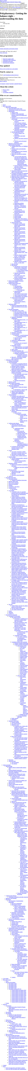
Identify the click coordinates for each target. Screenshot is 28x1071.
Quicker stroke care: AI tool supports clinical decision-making (17, 1041)
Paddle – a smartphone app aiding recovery (20, 807)
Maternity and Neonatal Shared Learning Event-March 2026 (19, 225)
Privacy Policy (12, 1022)
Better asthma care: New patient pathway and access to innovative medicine (18, 1050)
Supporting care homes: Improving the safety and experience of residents (17, 1063)
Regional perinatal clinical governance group (20, 279)
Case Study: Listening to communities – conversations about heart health (22, 638)
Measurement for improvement (18, 292)
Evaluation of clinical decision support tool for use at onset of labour (18, 533)
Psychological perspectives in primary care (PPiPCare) (22, 819)
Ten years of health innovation (12, 1035)
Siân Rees (22, 668)
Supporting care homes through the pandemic (19, 130)
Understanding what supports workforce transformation (21, 745)
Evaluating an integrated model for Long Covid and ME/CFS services (19, 364)
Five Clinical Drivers (22, 269)
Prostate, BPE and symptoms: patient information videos (18, 368)
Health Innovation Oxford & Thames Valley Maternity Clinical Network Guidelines (19, 179)
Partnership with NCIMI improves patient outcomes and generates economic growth (19, 560)
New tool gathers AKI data (20, 312)
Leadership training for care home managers (20, 750)
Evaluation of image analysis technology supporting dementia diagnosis (18, 537)
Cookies (5, 91)
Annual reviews (12, 1030)
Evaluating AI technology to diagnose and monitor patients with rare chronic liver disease (19, 506)
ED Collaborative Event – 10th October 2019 (20, 325)
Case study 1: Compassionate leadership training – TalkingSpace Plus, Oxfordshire (23, 841)
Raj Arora (22, 648)
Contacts (13, 977)
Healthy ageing (12, 457)
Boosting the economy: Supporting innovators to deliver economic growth (17, 1053)
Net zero (10, 604)
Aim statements (17, 286)
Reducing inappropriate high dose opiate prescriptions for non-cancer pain (19, 307)
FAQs (4, 1066)
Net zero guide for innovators (18, 608)
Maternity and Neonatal (11, 898)
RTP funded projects (16, 904)
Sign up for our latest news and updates (9, 68)
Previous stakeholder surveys (18, 1033)
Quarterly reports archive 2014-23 (19, 1026)
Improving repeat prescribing (18, 390)
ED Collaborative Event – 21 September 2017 (21, 330)
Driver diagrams (21, 290)
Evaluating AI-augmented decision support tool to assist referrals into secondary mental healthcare (19, 510)
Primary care (17, 938)
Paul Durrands (23, 655)
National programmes (13, 361)
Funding (10, 485)
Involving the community (8, 62)
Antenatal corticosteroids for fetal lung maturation (20, 182)
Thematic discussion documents (21, 894)
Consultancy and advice (14, 486)
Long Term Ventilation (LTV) (21, 352)
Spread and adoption (13, 484)
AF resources (17, 441)
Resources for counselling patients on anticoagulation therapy (22, 444)
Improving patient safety (8, 58)
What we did (17, 339)
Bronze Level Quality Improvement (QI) (19, 299)
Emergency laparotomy (16, 332)
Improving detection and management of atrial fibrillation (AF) (18, 426)
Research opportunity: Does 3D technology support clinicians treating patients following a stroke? (20, 624)
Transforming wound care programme (17, 110)
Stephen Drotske (24, 653)
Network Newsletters (10, 982)
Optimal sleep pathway (16, 921)
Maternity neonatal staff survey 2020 (19, 273)
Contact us (11, 613)
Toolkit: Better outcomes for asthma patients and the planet (19, 606)
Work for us (8, 1020)
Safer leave (14, 801)
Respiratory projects (16, 345)
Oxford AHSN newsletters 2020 (18, 992)
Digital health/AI (12, 394)
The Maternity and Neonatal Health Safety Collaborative (20, 267)
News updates (14, 933)
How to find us (3, 81)
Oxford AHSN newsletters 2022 (18, 990)
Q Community (14, 341)
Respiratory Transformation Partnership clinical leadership (18, 913)
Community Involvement (14, 616)
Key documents (9, 1021)
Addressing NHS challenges (9, 60)
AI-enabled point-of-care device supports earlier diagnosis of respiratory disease (18, 594)
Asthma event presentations (20, 975)
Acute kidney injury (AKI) (17, 310)
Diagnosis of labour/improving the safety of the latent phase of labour (21, 194)
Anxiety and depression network (18, 802)
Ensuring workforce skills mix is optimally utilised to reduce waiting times (21, 826)
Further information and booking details (9, 48)
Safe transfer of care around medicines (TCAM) (17, 472)
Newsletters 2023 (13, 987)
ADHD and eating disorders (17, 787)
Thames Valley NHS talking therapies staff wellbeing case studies (22, 835)
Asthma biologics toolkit (17, 932)
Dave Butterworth (23, 650)
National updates (15, 722)
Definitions (14, 719)
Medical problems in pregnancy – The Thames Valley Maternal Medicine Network (20, 206)
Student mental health (16, 798)
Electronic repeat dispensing (17, 475)
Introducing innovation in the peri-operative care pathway (20, 747)
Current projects (12, 488)
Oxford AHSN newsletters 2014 (18, 1000)
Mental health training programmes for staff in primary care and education (20, 810)
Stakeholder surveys (13, 1031)
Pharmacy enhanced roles (20, 943)
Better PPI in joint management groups (23, 678)
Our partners (8, 1013)
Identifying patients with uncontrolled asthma (19, 947)
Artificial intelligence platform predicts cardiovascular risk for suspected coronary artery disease (19, 498)
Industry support (12, 381)
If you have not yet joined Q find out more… (20, 343)
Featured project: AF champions (19, 439)
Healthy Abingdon (22, 693)
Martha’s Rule (14, 112)
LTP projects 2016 (21, 675)
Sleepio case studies (21, 414)
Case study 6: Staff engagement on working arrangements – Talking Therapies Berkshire (24, 880)
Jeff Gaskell (22, 658)
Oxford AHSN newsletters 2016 (18, 998)
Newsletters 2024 (13, 986)
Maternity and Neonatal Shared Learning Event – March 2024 (20, 233)
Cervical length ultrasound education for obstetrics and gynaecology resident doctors (21, 158)
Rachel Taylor (23, 673)
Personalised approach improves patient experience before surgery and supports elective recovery (18, 564)
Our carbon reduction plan (17, 609)
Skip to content (3, 0)
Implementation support (19, 376)
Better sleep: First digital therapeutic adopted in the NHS (17, 1044)
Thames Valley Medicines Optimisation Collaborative (17, 393)
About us (11, 476)
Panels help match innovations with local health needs (19, 557)
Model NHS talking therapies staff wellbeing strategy (21, 831)
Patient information (15, 964)
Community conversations (20, 635)
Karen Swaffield (24, 671)
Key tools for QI (18, 288)
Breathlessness (14, 924)
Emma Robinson (24, 669)
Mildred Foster (23, 657)
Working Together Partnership (21, 643)
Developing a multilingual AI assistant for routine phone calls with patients (21, 620)
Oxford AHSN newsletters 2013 (18, 1001)
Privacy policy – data (16, 1023)
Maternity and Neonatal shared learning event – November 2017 (19, 259)
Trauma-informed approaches (15, 770)
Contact (4, 1065)
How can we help (7, 106)
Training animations (21, 336)
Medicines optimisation (14, 385)
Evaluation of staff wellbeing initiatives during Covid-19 (20, 758)
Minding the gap (24, 714)
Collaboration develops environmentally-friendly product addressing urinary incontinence (18, 590)
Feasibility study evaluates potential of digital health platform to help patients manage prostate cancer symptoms (19, 541)
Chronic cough (14, 923)
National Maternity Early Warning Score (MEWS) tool (19, 152)
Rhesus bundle (17, 217)
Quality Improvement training (18, 297)
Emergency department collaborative (16, 317)
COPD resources (15, 917)
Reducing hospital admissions (21, 314)
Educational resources (19, 939)
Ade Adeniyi (23, 647)
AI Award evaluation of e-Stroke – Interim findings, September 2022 (20, 404)
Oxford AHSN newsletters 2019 (18, 994)
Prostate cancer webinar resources (19, 455)
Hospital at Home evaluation (17, 366)
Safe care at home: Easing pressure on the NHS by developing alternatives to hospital (18, 1047)
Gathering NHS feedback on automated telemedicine (20, 742)
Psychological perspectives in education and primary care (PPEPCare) (22, 814)
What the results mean (22, 433)
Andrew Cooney (24, 652)
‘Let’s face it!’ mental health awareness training (20, 829)
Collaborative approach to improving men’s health (24, 684)
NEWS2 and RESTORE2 (17, 132)
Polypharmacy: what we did (20, 389)
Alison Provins (23, 666)
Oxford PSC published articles (18, 340)
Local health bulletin (23, 703)
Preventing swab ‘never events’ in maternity (19, 276)
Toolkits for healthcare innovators (19, 480)
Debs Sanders (23, 670)
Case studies (11, 490)
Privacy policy (6, 89)
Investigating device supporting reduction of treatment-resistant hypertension (18, 546)
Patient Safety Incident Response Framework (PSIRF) (16, 281)
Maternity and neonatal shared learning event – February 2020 (21, 245)
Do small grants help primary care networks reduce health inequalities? (20, 739)
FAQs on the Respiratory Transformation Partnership (17, 916)
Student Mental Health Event (20, 800)
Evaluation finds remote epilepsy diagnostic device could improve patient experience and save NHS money (19, 528)
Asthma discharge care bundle (21, 346)
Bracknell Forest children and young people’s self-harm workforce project (17, 774)
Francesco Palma (24, 665)
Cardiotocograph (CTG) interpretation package (19, 191)
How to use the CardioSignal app (21, 431)
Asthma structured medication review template (21, 936)
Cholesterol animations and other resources (18, 897)
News (7, 981)
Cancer (10, 450)
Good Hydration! (15, 334)
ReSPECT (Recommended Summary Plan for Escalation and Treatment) (19, 115)
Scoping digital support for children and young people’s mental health (18, 781)
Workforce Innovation (14, 721)
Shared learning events (16, 222)
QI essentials (14, 284)
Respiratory (8, 899)
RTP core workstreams (16, 903)
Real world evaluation (14, 482)
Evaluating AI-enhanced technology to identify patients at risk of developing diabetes (19, 514)
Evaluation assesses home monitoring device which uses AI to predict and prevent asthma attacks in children (19, 518)
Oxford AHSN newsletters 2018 (18, 995)
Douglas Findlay (24, 656)
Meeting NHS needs (13, 481)
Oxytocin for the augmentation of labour (19, 210)
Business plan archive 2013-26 (18, 1029)
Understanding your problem (20, 296)
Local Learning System (22, 270)
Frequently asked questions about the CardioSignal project (22, 436)
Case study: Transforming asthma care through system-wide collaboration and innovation (22, 955)
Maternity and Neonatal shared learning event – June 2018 (20, 252)
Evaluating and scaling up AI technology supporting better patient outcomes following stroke (19, 397)
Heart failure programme (14, 383)
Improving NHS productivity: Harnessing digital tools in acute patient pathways (18, 1060)
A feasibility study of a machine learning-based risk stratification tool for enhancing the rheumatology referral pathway (19, 493)
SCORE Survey (21, 271)
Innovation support (13, 479)
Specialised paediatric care (17, 350)
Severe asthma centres (19, 945)
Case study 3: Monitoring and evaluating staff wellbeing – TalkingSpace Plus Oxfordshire (24, 857)
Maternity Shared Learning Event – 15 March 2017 (20, 255)
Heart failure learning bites (17, 384)
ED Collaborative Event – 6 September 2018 (20, 323)
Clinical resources (15, 934)
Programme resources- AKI (20, 313)
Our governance (15, 762)
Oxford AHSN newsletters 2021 (18, 991)
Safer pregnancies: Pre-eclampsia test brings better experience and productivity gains (18, 1038)
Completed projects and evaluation (19, 642)
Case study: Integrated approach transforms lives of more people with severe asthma (22, 961)
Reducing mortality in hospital (21, 315)
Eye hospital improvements (23, 690)
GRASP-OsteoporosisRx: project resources (20, 461)
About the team (12, 761)
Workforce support (13, 463)
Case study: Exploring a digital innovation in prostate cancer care (19, 452)
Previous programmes (13, 309)
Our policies (14, 763)
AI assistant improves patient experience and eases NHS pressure (19, 587)
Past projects (14, 265)
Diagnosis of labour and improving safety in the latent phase (19, 171)
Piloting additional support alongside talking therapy (20, 822)
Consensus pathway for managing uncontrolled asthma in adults (19, 966)
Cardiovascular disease (14, 423)
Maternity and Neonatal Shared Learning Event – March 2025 (20, 229)
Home (1, 7)
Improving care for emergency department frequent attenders (18, 791)
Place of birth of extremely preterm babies (20, 169)
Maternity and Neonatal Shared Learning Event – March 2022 (20, 241)
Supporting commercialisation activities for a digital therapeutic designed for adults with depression (19, 573)
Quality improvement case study (16, 784)
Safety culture (14, 349)
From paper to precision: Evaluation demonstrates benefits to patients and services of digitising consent (19, 577)
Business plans (12, 1027)
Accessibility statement (8, 92)
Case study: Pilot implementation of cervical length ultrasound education (22, 162)
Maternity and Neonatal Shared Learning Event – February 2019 (20, 248)
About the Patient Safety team (15, 108)
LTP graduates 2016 (21, 645)
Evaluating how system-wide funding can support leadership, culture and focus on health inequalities (20, 728)
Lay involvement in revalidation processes (24, 696)
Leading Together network (22, 700)
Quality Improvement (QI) (15, 283)
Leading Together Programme (21, 644)
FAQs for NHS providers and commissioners (16, 1069)
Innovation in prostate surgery (18, 454)
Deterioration (12, 111)
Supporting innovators (8, 61)
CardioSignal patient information (19, 429)
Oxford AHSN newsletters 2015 (18, 999)
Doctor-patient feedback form (23, 688)
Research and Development (15, 1016)
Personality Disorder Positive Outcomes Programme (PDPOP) (18, 772)
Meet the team (14, 264)
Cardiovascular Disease (11, 895)
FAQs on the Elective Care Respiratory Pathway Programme (18, 926)
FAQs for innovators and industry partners (15, 1067)
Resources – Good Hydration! (21, 335)
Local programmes (13, 362)
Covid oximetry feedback (20, 123)
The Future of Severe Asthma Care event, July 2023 (21, 972)
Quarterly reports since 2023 (15, 1025)
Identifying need (15, 724)
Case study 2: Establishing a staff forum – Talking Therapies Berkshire (23, 850)
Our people (8, 1012)
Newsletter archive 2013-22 (15, 989)
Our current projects (16, 617)
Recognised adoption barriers (21, 950)
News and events (16, 7)
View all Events (3, 52)
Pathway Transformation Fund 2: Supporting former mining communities (20, 910)
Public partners (14, 718)
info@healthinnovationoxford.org (10, 75)
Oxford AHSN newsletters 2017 (18, 996)
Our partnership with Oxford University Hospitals (20, 374)
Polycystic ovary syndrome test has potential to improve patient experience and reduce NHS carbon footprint (19, 601)
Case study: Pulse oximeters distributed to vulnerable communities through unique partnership (20, 126)
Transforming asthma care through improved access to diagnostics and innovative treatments (16, 929)
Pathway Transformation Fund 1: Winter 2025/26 (19, 906)
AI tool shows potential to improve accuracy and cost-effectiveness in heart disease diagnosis (19, 584)
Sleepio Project (17, 412)
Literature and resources (19, 380)
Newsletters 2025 (13, 985)
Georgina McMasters (22, 663)
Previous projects (12, 469)
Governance (8, 1005)
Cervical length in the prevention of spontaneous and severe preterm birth (20, 185)
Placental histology (18, 214)
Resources (11, 759)
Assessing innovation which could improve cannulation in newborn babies (19, 502)
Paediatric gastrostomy (19, 353)
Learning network (15, 776)
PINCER (13, 473)
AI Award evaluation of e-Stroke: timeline (20, 400)
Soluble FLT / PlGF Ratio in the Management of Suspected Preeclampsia (21, 220)
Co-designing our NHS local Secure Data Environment (22, 633)
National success (18, 337)
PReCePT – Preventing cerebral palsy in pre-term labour (18, 358)
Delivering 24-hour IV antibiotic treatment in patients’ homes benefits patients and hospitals (19, 371)
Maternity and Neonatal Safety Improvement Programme (15, 144)
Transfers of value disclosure (15, 1014)
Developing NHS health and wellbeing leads (20, 732)
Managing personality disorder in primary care (19, 804)
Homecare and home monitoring (19, 941)
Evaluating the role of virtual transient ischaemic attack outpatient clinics (17, 448)
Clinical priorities (7, 765)
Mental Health (9, 766)
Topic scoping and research (20, 295)
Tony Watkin (23, 674)
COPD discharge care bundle (21, 348)
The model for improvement (20, 293)
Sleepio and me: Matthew (23, 421)
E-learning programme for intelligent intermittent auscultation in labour (19, 174)
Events (5, 8)
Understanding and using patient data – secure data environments (20, 629)
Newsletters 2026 (13, 983)
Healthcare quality (18, 287)
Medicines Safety (12, 304)
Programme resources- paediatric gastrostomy (22, 355)
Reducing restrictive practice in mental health (20, 734)
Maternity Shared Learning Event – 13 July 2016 (20, 262)
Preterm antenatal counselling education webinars (21, 166)
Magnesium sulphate (19, 203)
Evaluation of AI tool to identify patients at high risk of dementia (18, 597)
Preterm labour (17, 216)
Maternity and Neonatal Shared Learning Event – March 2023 (20, 237)
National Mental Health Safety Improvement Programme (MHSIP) (19, 794)
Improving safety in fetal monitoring (19, 176)
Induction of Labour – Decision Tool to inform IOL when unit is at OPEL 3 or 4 (20, 198)
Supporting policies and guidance (19, 948)
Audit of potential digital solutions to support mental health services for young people (19, 408)
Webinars (11, 612)
